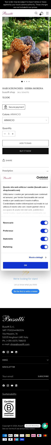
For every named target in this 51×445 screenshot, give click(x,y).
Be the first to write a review (25, 291)
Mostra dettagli (36, 257)
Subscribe (43, 376)
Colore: (11, 114)
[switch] (44, 231)
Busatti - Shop (23, 426)
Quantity (7, 128)
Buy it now (25, 151)
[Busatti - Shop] (7, 13)
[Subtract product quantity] (12, 133)
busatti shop (8, 92)
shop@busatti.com (19, 344)
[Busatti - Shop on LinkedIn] (16, 352)
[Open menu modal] (47, 13)
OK (25, 265)
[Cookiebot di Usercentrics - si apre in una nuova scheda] (36, 178)
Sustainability (9, 393)
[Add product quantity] (4, 133)
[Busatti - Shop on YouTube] (12, 352)
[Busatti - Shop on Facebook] (3, 352)
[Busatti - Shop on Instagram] (8, 352)
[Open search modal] (36, 13)
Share (9, 160)
